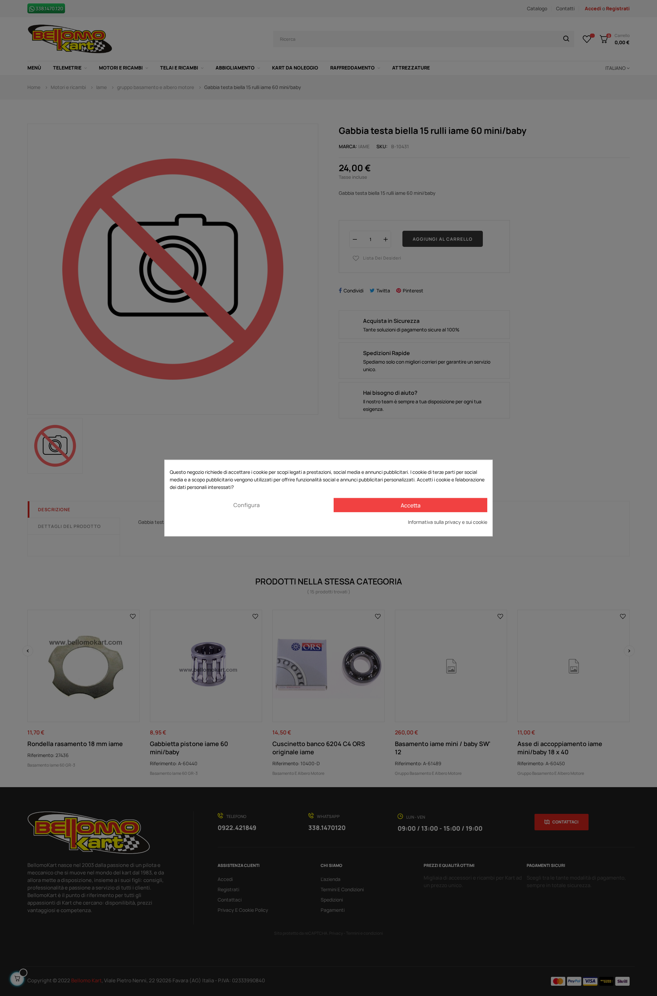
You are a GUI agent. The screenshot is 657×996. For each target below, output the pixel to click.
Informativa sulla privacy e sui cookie (447, 522)
